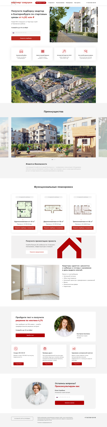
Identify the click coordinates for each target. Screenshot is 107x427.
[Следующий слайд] (99, 137)
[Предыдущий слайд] (7, 137)
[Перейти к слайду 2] (53, 159)
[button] (37, 252)
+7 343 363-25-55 (90, 417)
